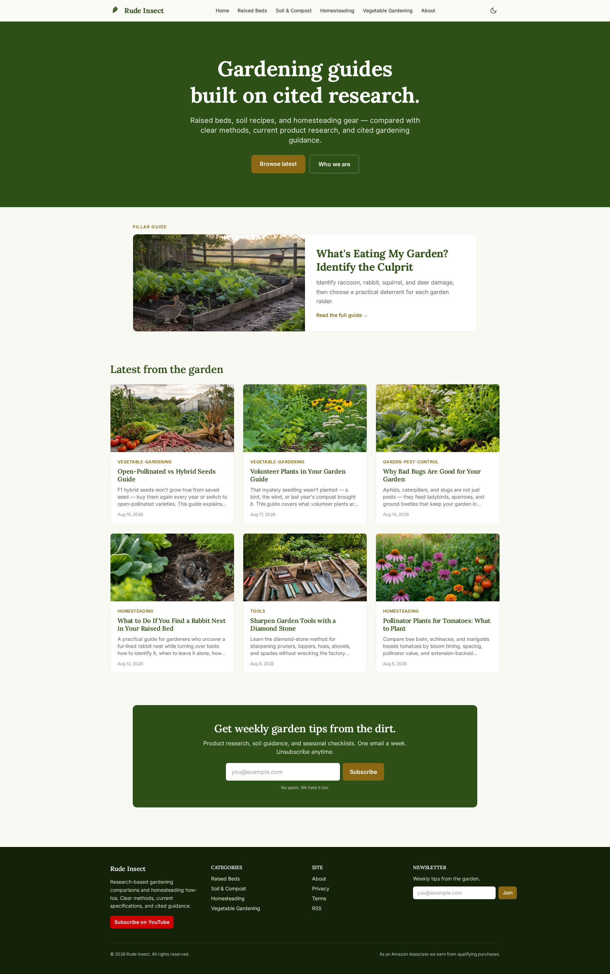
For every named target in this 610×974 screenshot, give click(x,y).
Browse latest (278, 163)
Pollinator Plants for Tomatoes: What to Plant (436, 625)
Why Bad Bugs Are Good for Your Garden (432, 475)
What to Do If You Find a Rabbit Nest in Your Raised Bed (172, 625)
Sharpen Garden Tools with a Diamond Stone (293, 625)
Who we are (334, 164)
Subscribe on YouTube (141, 922)
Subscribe (363, 771)
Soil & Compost (294, 10)
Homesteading (337, 10)
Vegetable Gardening (388, 10)
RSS (317, 908)
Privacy (320, 888)
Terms (319, 898)
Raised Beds (252, 10)
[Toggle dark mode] (493, 10)
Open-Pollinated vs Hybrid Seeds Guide (166, 475)
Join (508, 893)
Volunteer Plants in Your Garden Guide (297, 475)
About (428, 10)
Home (222, 10)
